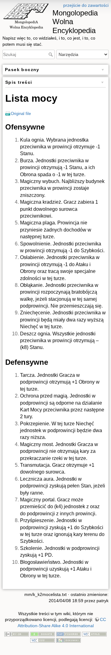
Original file (21, 113)
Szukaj (51, 54)
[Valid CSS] (42, 639)
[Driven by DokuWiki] (68, 639)
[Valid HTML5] (94, 633)
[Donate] (42, 633)
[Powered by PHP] (68, 633)
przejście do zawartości (86, 5)
